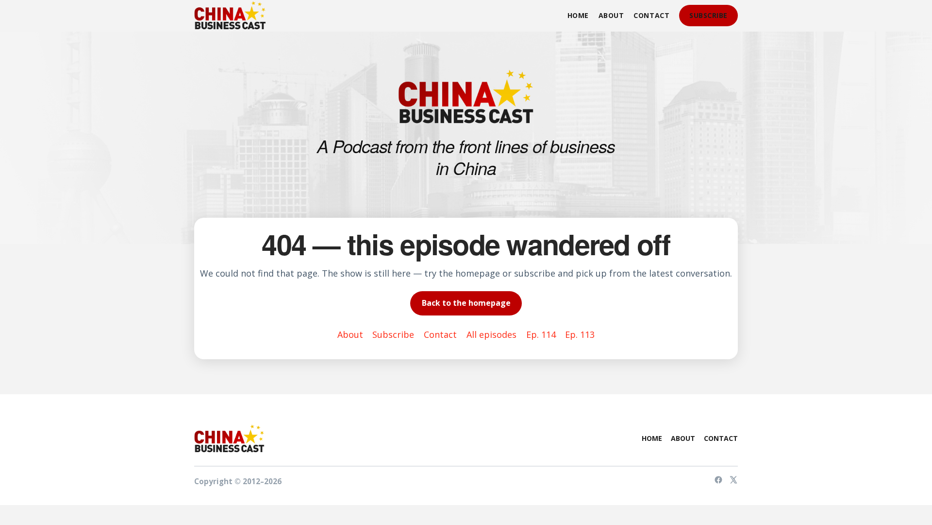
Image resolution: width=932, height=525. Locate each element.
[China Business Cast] (230, 15)
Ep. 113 (580, 334)
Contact (651, 15)
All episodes (491, 334)
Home (578, 15)
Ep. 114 (541, 334)
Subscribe (708, 15)
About (611, 15)
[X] (733, 481)
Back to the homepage (466, 303)
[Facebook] (718, 481)
